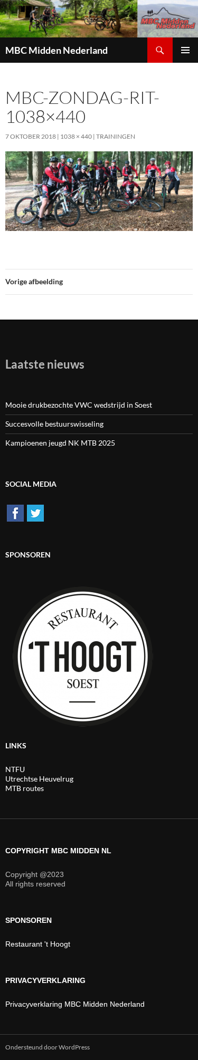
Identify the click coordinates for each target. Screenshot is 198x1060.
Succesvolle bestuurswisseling (54, 423)
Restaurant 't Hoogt (37, 944)
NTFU (15, 769)
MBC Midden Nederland (56, 50)
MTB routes (24, 788)
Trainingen (115, 136)
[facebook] (15, 512)
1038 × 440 (76, 136)
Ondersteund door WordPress (47, 1047)
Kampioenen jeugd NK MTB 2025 (60, 442)
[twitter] (35, 512)
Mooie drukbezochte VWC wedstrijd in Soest (78, 404)
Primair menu (185, 50)
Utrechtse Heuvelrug (39, 778)
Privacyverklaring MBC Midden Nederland (75, 1004)
